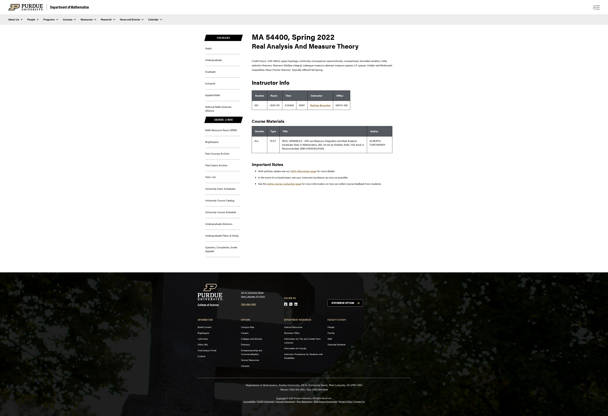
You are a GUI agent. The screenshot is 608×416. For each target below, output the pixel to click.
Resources (87, 19)
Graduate (210, 71)
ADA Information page (303, 171)
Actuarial (210, 83)
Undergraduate (213, 60)
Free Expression (304, 401)
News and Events (130, 19)
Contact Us (359, 401)
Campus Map (247, 327)
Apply (208, 48)
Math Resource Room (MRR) (221, 130)
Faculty (331, 332)
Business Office (291, 332)
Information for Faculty (295, 348)
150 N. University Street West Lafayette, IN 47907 (253, 294)
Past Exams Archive (216, 165)
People (31, 19)
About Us (13, 19)
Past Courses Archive (217, 153)
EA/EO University (265, 401)
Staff (330, 338)
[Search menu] (596, 7)
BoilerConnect (204, 327)
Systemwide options (343, 303)
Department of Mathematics (69, 7)
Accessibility (249, 401)
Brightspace (211, 142)
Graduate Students (337, 344)
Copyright (281, 398)
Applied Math (212, 95)
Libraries (245, 365)
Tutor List (210, 177)
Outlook (201, 356)
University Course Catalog (219, 200)
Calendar (153, 19)
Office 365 (203, 344)
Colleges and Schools (251, 338)
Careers (245, 332)
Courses (67, 19)
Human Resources (250, 360)
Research (106, 19)
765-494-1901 (248, 304)
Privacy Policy (345, 401)
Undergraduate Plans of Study (222, 235)
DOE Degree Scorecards (325, 401)
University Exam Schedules (220, 189)
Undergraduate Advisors (218, 224)
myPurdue (203, 338)
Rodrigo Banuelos (320, 105)
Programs (49, 19)
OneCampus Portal (207, 350)
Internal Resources (293, 327)
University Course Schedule (220, 212)
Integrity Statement (285, 401)
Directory (245, 344)
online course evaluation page (284, 184)
